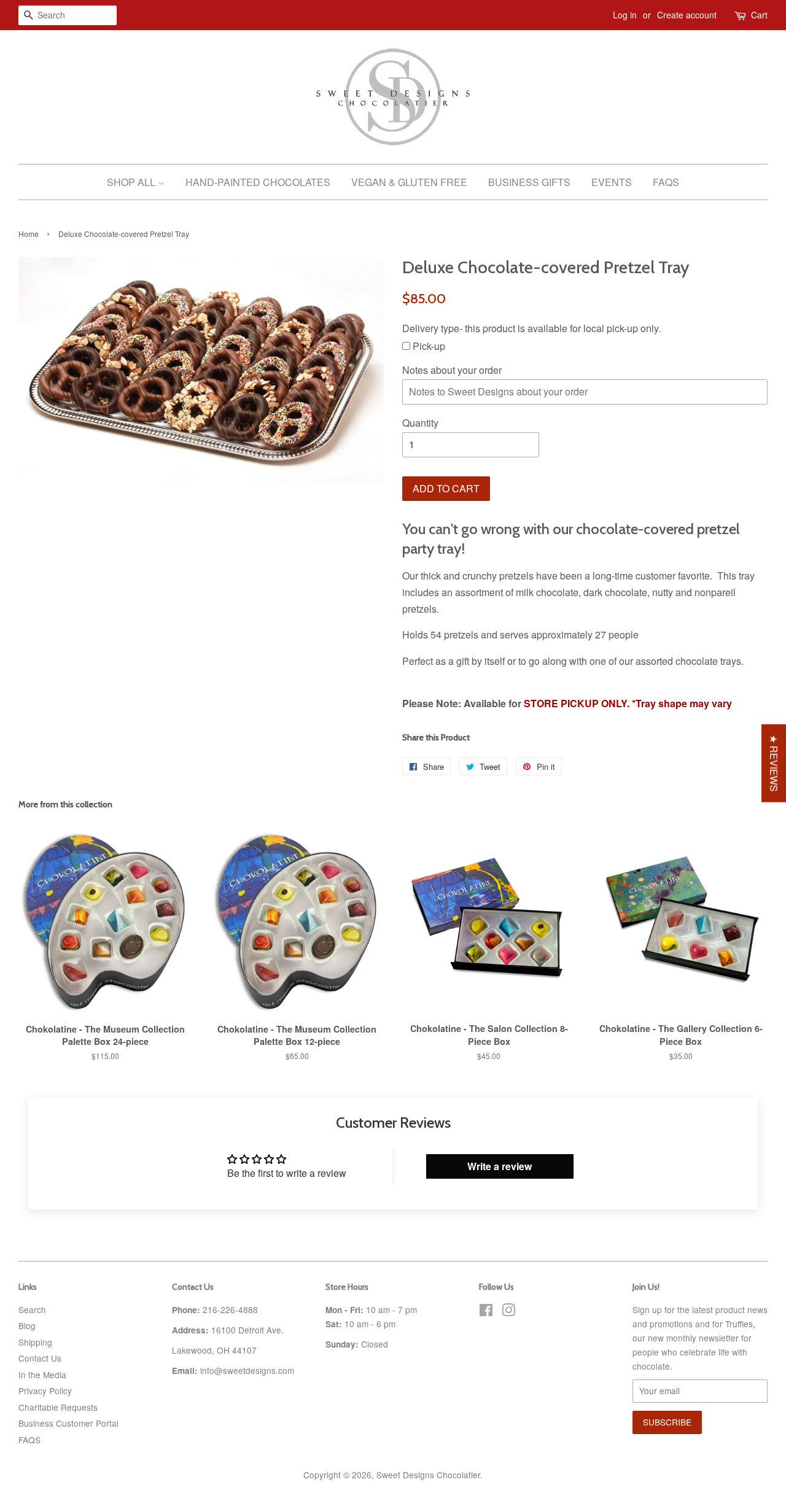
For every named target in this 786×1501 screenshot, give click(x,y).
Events (611, 182)
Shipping (35, 1342)
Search (32, 1309)
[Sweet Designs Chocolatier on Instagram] (508, 1312)
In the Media (42, 1374)
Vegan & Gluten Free (409, 182)
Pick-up (427, 346)
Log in (625, 15)
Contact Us (39, 1358)
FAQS (29, 1439)
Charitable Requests (58, 1407)
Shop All (132, 182)
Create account (687, 15)
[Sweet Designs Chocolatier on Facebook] (486, 1312)
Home (28, 233)
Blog (27, 1325)
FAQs (666, 182)
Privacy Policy (45, 1390)
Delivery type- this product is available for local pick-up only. (531, 328)
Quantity (420, 423)
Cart (759, 15)
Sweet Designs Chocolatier (428, 1474)
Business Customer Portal (68, 1423)
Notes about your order (452, 370)
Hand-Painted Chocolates (257, 182)
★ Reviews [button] (774, 762)
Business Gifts (529, 182)
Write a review (499, 1166)
